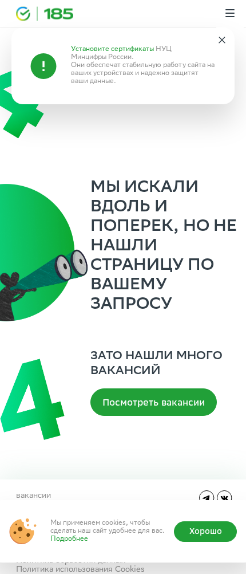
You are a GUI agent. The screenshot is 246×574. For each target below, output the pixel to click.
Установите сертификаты (112, 49)
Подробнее (69, 539)
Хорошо (205, 531)
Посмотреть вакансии (153, 402)
